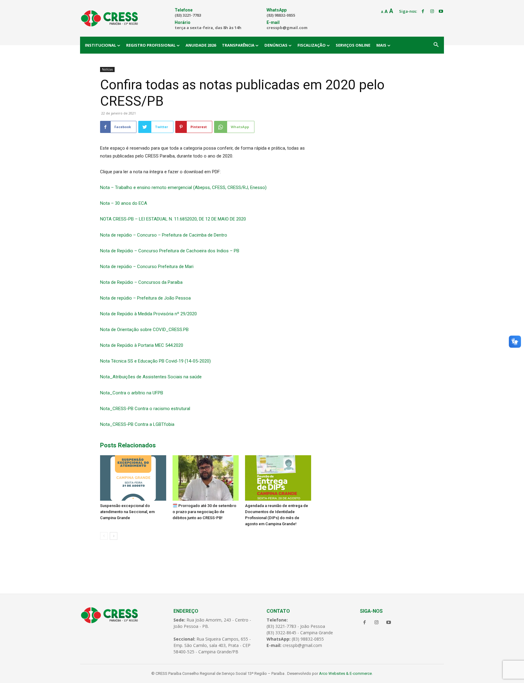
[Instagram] (432, 11)
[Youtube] (441, 11)
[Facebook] (423, 11)
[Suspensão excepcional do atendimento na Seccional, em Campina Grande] (133, 478)
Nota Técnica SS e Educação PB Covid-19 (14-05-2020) (155, 361)
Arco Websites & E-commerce (345, 673)
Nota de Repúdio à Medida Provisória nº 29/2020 (148, 314)
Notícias (107, 69)
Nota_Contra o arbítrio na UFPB (131, 393)
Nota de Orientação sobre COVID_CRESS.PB (144, 329)
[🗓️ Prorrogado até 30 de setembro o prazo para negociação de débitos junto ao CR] (206, 478)
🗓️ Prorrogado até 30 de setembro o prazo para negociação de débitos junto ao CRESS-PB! (204, 511)
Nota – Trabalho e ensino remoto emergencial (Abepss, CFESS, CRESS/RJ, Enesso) (183, 187)
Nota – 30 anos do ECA (123, 203)
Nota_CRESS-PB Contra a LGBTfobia (137, 424)
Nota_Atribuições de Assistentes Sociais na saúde (151, 377)
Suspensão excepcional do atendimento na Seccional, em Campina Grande (127, 511)
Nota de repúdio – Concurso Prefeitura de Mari (146, 266)
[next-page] (113, 536)
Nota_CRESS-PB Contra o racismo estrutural (145, 408)
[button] (436, 45)
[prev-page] (104, 536)
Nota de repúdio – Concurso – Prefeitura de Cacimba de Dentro (163, 235)
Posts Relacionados (128, 445)
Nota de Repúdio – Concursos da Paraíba (141, 282)
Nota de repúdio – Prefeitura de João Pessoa (145, 298)
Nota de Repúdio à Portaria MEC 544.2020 (141, 345)
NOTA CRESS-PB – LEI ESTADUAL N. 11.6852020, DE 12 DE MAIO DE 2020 (173, 219)
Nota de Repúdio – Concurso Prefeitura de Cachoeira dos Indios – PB (169, 251)
